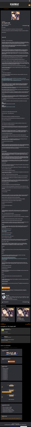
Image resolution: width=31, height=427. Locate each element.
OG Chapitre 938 (5, 376)
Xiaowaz (14, 4)
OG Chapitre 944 (5, 318)
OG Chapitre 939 (5, 375)
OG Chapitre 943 (20, 318)
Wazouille (9, 24)
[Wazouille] (4, 298)
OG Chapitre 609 (25, 25)
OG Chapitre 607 (5, 25)
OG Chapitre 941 (5, 373)
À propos (3, 293)
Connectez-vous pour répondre (5, 333)
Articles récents (7, 293)
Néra (3, 408)
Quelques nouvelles (5, 368)
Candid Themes (24, 424)
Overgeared (3, 21)
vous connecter (6, 347)
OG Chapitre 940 (5, 374)
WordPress (12, 424)
